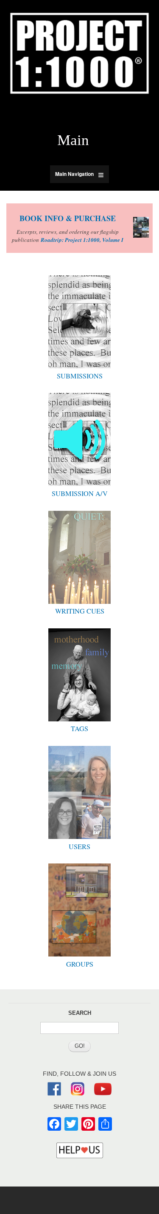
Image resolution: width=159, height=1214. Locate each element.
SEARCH (79, 1013)
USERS (79, 846)
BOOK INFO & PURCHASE (68, 218)
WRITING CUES (79, 611)
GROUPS (79, 964)
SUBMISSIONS (80, 376)
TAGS (79, 728)
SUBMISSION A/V (80, 493)
